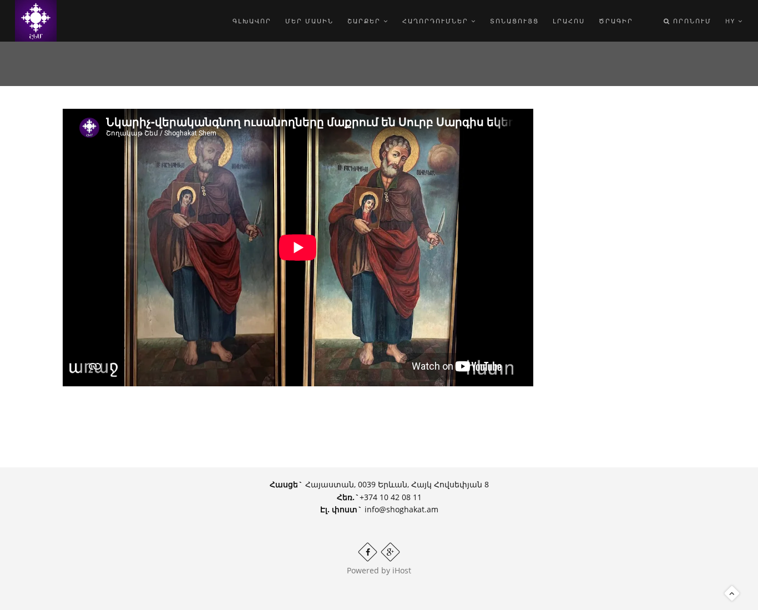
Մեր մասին (309, 21)
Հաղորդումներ (436, 21)
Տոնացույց (514, 21)
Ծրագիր (616, 21)
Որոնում (690, 21)
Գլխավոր (252, 21)
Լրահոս (569, 21)
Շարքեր (365, 21)
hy (731, 21)
